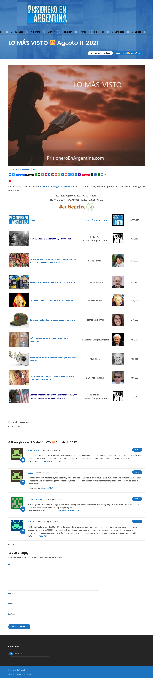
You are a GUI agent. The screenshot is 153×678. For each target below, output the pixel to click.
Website (13, 614)
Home (32, 220)
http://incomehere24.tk (52, 461)
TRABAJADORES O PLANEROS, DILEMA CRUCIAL (53, 282)
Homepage (95, 53)
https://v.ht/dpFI (47, 488)
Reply (137, 450)
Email (12, 604)
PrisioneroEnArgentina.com (55, 186)
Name (12, 593)
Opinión (107, 53)
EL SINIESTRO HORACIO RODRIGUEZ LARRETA (52, 300)
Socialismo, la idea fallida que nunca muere (52, 320)
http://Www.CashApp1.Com (68, 510)
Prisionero (26, 169)
